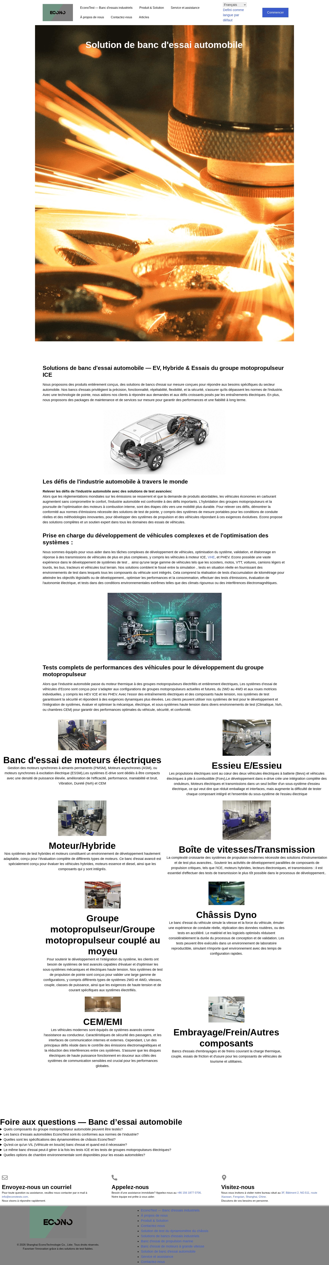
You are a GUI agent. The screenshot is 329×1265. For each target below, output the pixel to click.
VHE (211, 557)
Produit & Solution (151, 7)
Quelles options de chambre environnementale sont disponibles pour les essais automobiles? (74, 1155)
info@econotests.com (15, 1196)
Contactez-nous (121, 17)
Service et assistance (185, 7)
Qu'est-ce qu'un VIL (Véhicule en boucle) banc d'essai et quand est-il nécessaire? (65, 1145)
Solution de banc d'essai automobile (164, 45)
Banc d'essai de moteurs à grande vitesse (172, 1246)
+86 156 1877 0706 (189, 1192)
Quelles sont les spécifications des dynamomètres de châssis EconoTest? (60, 1139)
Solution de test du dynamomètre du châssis (174, 1231)
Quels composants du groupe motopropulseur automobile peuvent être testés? (63, 1129)
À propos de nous (92, 17)
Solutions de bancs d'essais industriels (170, 1236)
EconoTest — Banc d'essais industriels (106, 7)
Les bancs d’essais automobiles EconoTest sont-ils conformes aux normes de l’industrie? (71, 1134)
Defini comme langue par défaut (233, 15)
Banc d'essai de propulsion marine (167, 1241)
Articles (144, 17)
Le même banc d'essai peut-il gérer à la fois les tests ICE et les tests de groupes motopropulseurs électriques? (87, 1150)
